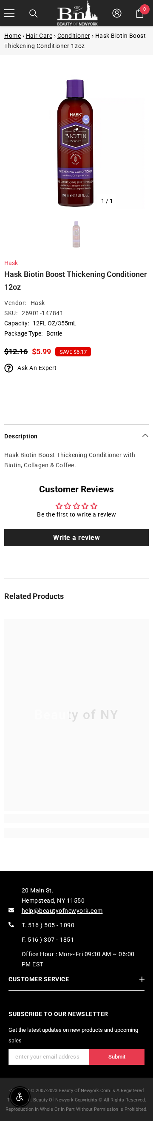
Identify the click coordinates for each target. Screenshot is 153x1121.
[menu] (9, 13)
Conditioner (74, 35)
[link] (76, 818)
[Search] (33, 13)
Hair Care (39, 35)
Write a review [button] (76, 538)
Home (12, 35)
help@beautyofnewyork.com (62, 910)
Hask (11, 263)
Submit (116, 1056)
